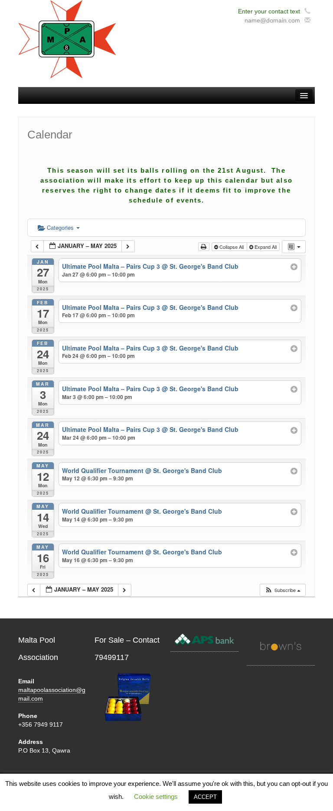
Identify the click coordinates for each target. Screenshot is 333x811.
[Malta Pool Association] (67, 38)
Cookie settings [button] (156, 796)
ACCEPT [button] (205, 797)
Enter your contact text (269, 11)
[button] (282, 590)
